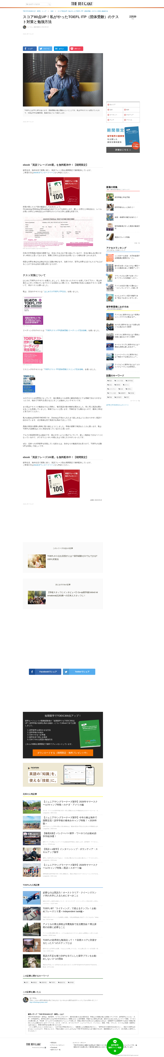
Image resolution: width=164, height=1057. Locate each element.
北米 (111, 110)
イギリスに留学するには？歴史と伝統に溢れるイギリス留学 (127, 336)
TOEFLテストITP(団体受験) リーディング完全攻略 (66, 330)
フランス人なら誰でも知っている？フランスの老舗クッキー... (126, 277)
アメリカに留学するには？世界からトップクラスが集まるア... (127, 316)
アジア (112, 120)
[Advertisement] (63, 639)
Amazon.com (29, 325)
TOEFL (53, 982)
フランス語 (112, 393)
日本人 (129, 389)
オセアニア (130, 115)
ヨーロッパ (113, 115)
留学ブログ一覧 (55, 1049)
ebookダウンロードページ (44, 173)
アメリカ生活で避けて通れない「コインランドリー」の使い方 (126, 287)
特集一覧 (137, 243)
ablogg (42, 1047)
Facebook (54, 1047)
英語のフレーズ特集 (122, 237)
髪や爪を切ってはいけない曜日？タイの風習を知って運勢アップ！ (127, 267)
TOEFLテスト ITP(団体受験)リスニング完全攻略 (63, 369)
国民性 (118, 385)
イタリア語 (119, 380)
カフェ (127, 385)
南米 (127, 110)
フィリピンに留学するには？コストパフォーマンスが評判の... (127, 366)
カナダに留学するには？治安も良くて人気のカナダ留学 (127, 326)
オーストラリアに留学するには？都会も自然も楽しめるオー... (127, 346)
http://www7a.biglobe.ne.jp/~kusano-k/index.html (37, 248)
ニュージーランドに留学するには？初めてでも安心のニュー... (126, 356)
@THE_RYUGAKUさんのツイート (117, 405)
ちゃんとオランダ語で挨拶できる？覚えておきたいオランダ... (126, 297)
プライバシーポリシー (57, 1045)
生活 (121, 389)
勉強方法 (62, 982)
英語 (110, 380)
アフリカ (129, 120)
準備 (110, 397)
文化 (110, 385)
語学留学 (118, 397)
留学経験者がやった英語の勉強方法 (127, 227)
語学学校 (130, 380)
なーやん (33, 998)
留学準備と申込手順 (122, 197)
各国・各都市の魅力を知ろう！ (126, 217)
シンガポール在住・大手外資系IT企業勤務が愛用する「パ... (127, 257)
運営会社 (53, 1042)
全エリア (112, 104)
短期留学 (123, 393)
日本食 (132, 393)
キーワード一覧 (135, 401)
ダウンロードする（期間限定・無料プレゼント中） (63, 753)
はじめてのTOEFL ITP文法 (55, 291)
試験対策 (44, 982)
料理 (127, 397)
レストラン (112, 389)
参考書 (72, 982)
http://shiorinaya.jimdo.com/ (39, 1002)
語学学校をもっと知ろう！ (125, 207)
